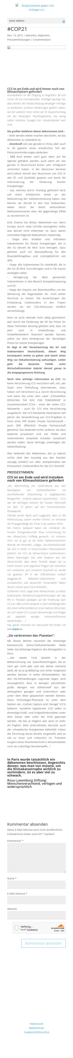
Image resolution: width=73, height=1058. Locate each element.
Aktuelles (31, 35)
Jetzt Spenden (37, 987)
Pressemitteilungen (18, 39)
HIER (15, 629)
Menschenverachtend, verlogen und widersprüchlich (34, 785)
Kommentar (15, 840)
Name (11, 878)
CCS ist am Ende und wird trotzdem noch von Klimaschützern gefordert (35, 478)
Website (12, 909)
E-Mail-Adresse (17, 893)
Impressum (36, 1023)
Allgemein (44, 35)
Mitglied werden (36, 1006)
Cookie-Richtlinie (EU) (36, 1032)
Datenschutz (36, 1028)
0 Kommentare (42, 39)
